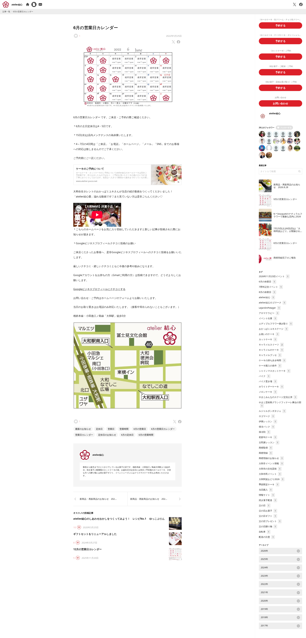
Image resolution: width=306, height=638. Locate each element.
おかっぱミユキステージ (273, 328)
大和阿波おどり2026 (271, 479)
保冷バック (266, 426)
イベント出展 (267, 318)
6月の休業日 (267, 281)
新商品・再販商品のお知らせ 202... (98, 498)
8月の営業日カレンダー (285, 243)
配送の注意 (266, 536)
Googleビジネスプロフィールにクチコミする (99, 289)
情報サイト (266, 494)
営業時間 (124, 428)
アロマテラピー (268, 313)
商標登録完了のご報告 (284, 257)
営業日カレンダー (84, 434)
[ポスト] (294, 4)
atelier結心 (16, 4)
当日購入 (265, 489)
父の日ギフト (267, 515)
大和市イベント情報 (271, 463)
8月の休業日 (267, 292)
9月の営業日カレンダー (285, 199)
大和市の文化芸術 (269, 468)
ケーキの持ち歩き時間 (272, 360)
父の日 (264, 505)
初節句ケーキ (267, 437)
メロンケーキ (267, 391)
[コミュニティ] (40, 4)
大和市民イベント (269, 473)
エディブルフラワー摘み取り (275, 323)
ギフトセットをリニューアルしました (95, 534)
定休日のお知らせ (107, 434)
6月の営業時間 (146, 434)
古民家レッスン (268, 442)
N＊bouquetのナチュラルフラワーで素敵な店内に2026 (287, 215)
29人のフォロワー (266, 127)
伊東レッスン (267, 421)
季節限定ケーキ (268, 484)
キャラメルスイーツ (271, 344)
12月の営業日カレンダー (87, 549)
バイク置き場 (267, 381)
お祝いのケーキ (268, 334)
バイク (264, 376)
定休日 (99, 428)
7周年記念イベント (270, 286)
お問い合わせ (280, 103)
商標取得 (265, 447)
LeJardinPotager (269, 307)
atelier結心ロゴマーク (272, 302)
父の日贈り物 (267, 526)
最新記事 (262, 165)
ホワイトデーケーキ (271, 386)
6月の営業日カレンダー (95, 27)
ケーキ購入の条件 (269, 365)
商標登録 (265, 452)
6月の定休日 (127, 434)
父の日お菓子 (267, 510)
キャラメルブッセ (269, 355)
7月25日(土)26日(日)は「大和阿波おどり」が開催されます (286, 231)
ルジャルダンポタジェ (272, 410)
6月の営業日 (140, 428)
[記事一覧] (33, 4)
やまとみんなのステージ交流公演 (277, 397)
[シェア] (300, 4)
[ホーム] (27, 4)
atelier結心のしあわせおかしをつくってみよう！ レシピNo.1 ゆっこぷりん (119, 518)
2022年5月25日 (174, 35)
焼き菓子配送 (267, 500)
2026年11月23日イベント (273, 276)
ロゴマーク (266, 416)
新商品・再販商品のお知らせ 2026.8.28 (286, 186)
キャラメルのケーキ (271, 349)
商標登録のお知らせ (271, 458)
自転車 (264, 531)
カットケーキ (267, 339)
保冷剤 (264, 431)
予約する (280, 25)
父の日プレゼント (269, 521)
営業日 (111, 428)
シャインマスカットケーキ (274, 370)
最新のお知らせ (83, 428)
